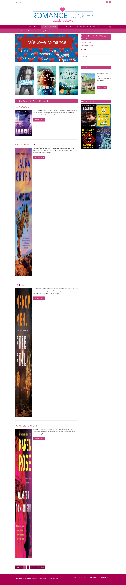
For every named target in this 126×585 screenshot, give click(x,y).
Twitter (110, 2)
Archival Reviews (92, 577)
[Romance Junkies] (63, 14)
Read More (102, 87)
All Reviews (94, 27)
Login (16, 2)
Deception (84, 49)
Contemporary (34, 27)
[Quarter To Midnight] (23, 493)
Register (22, 2)
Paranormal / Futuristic (68, 27)
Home (74, 577)
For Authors (82, 577)
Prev (17, 567)
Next (42, 567)
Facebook (107, 2)
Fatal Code (84, 56)
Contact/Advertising (104, 577)
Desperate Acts (85, 53)
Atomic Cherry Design (52, 578)
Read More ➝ (39, 120)
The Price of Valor (86, 42)
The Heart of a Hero (87, 45)
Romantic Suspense (49, 27)
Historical (84, 27)
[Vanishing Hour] (23, 212)
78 (38, 567)
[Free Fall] (23, 352)
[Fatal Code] (23, 123)
